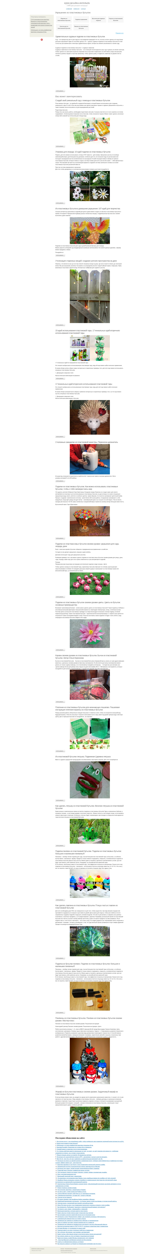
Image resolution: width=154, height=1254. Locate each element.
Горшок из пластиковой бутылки (115, 19)
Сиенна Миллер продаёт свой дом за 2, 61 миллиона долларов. (76, 1193)
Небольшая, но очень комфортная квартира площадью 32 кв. (75, 1145)
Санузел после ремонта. (64, 1197)
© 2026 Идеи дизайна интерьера (37, 1248)
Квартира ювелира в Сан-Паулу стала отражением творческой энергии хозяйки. (81, 1164)
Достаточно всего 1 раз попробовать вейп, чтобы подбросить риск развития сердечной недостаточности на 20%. (90, 1141)
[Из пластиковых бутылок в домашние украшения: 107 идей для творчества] (89, 230)
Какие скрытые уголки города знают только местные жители (75, 1213)
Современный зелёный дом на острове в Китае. (71, 1219)
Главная (69, 8)
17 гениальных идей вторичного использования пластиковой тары (83, 384)
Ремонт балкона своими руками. (67, 1188)
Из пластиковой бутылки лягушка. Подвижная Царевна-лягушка (82, 756)
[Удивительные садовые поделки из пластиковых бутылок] (89, 72)
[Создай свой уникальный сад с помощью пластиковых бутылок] (89, 131)
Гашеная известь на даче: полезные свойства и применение (75, 1230)
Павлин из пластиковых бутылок (81, 27)
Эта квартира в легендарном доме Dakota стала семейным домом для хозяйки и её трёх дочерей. (86, 1178)
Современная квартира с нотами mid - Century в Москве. (74, 1195)
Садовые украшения (81, 19)
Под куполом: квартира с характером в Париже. (71, 1190)
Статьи (83, 8)
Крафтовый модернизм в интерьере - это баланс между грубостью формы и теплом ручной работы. (87, 1201)
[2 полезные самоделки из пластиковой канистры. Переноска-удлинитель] (89, 459)
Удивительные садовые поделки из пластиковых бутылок (80, 36)
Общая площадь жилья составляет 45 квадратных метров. (74, 1155)
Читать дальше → (60, 90)
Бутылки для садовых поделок (98, 19)
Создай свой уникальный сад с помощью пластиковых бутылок (82, 100)
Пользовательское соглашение (71, 1248)
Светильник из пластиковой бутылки (64, 27)
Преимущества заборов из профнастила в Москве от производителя (77, 1220)
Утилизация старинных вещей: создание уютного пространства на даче (86, 261)
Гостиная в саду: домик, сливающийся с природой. (72, 1209)
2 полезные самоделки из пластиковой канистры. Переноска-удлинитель (86, 442)
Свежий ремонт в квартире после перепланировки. (72, 1149)
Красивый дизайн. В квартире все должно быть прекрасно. (74, 1147)
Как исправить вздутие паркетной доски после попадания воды (76, 1215)
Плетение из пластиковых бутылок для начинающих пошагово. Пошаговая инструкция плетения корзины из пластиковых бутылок (87, 708)
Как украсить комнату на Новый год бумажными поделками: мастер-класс (79, 1244)
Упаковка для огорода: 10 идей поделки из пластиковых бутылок (82, 152)
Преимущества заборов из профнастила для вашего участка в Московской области (82, 1224)
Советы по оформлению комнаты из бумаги (70, 1242)
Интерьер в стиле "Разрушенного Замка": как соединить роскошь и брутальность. (81, 1217)
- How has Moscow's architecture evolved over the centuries (74, 1240)
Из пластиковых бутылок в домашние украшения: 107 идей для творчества (87, 208)
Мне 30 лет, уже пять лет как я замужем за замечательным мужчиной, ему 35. (80, 1159)
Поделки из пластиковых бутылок (64, 19)
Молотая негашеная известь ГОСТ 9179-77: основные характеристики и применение (82, 1226)
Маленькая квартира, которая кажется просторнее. (72, 1211)
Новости (76, 8)
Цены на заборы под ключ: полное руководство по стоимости (75, 1222)
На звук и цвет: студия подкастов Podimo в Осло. (71, 1191)
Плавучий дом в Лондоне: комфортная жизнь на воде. (73, 1170)
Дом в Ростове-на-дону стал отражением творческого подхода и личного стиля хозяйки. (83, 1205)
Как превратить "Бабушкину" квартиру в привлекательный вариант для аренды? (81, 1207)
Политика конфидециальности (67, 1250)
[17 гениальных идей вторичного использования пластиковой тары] (89, 417)
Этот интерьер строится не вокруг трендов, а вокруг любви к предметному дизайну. (82, 1172)
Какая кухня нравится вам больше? (67, 1143)
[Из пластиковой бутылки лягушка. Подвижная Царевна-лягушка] (89, 779)
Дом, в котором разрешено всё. (66, 1174)
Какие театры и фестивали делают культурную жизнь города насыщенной (79, 1234)
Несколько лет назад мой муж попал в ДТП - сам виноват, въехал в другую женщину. (82, 1157)
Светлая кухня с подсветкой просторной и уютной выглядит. (75, 1203)
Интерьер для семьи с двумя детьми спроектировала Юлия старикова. (78, 1168)
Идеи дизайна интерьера (77, 3)
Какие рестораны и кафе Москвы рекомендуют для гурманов (75, 1238)
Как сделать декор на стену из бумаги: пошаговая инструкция (75, 1236)
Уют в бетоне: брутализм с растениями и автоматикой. (73, 1232)
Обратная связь (93, 1248)
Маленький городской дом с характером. (69, 1176)
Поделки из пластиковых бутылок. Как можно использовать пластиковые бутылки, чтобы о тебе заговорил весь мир (86, 487)
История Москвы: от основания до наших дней (71, 1228)
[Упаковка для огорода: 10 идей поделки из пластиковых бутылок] (89, 186)
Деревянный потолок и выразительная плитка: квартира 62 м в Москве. (78, 1166)
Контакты (62, 1248)
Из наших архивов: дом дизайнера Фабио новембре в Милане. (76, 1199)
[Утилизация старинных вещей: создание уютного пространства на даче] (89, 296)
